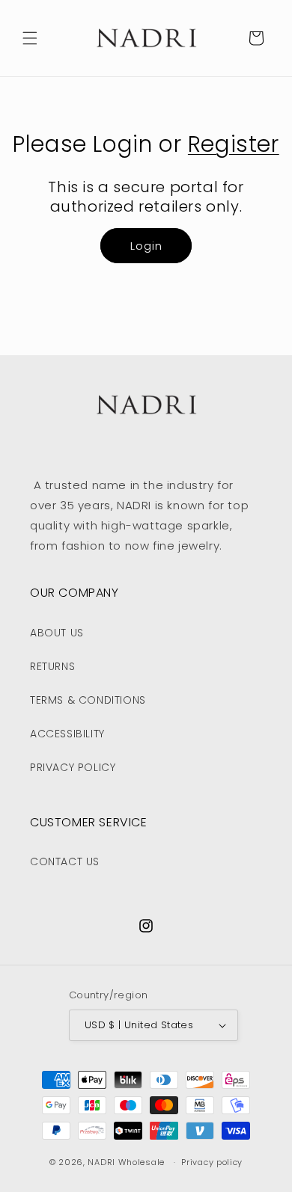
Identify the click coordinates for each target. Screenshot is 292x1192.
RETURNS (52, 666)
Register (233, 144)
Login (146, 246)
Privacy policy (212, 1162)
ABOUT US (57, 632)
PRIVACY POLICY (72, 767)
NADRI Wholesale (126, 1162)
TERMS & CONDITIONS (88, 699)
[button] (29, 38)
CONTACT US (65, 861)
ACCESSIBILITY (67, 733)
